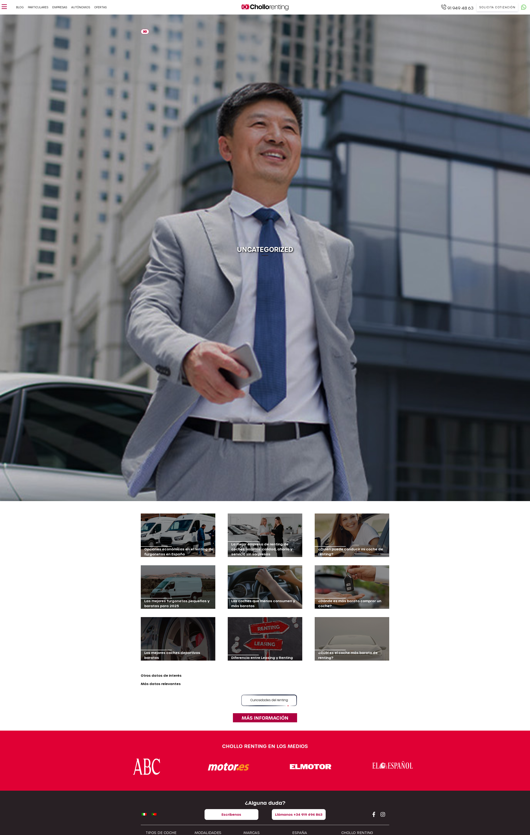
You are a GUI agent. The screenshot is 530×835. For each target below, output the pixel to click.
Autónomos (80, 7)
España (299, 832)
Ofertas (100, 7)
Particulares (38, 7)
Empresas (59, 7)
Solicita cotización (497, 7)
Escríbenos (231, 814)
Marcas (251, 832)
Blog (20, 7)
